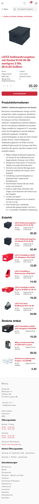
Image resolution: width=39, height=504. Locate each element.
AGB (3, 416)
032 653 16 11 (7, 402)
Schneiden (5, 498)
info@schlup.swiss (9, 405)
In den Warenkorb (19, 93)
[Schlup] (12, 3)
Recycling (5, 492)
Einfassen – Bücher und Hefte (13, 475)
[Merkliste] (24, 3)
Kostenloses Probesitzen (11, 481)
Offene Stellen (7, 411)
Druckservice (6, 472)
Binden (4, 469)
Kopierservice (7, 484)
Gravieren (5, 478)
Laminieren (6, 489)
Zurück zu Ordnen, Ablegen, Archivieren (18, 16)
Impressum (6, 413)
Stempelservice (7, 495)
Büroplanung (6, 467)
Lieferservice (6, 486)
